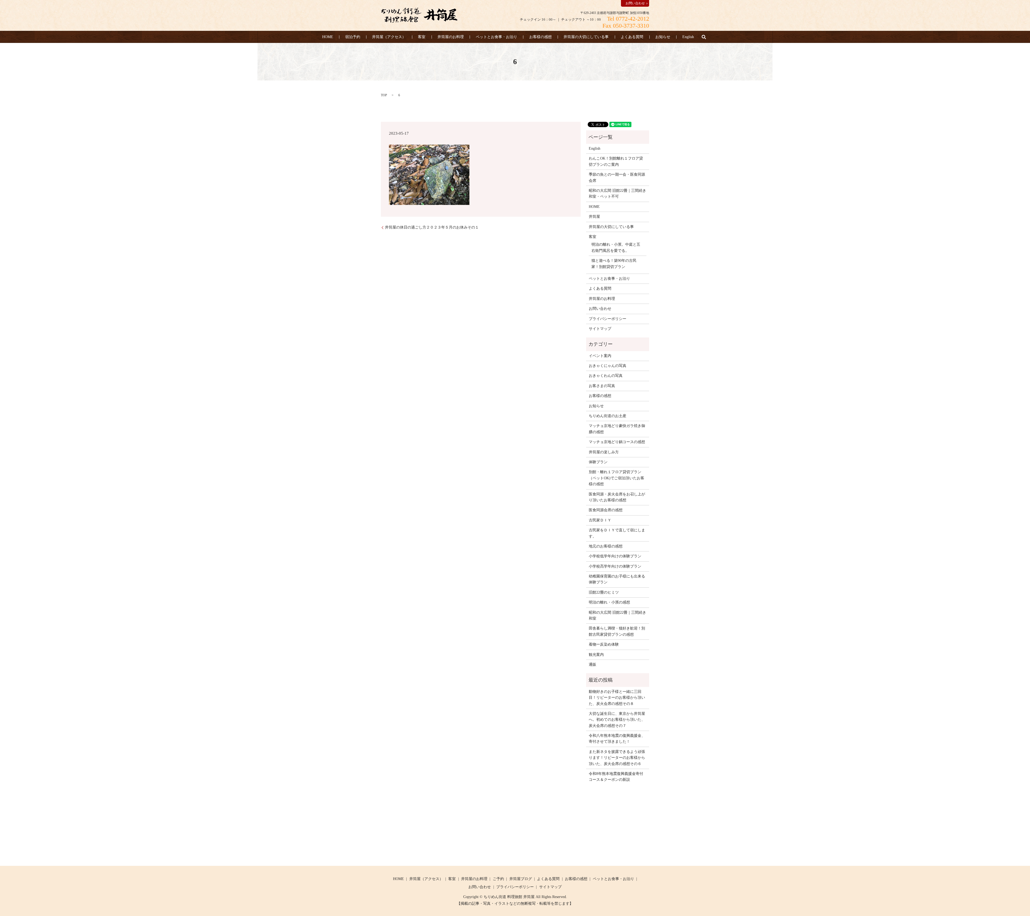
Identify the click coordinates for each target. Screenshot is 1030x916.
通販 (592, 665)
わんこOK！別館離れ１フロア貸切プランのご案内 (616, 161)
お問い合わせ (635, 3)
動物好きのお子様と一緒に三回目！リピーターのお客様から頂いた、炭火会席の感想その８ (617, 698)
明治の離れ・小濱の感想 (609, 602)
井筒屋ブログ (520, 879)
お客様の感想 (540, 37)
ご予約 (498, 879)
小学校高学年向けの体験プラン (615, 566)
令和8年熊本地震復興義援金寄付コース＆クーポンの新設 (616, 777)
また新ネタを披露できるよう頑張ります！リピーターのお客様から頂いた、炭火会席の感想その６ (617, 758)
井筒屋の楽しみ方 (604, 452)
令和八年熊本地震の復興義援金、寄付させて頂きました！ (617, 739)
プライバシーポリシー (607, 319)
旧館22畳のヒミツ (604, 592)
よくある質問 (632, 37)
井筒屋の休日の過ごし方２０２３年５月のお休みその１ (432, 227)
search (704, 37)
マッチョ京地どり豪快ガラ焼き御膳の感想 (617, 429)
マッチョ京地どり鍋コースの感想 (617, 442)
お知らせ (662, 37)
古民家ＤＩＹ (600, 520)
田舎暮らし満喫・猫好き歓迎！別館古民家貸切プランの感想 (617, 631)
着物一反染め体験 (604, 644)
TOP (384, 95)
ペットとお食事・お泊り (496, 37)
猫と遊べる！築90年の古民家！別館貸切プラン (614, 263)
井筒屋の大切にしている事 (586, 37)
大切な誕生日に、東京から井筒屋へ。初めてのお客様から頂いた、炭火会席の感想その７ (617, 720)
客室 (421, 37)
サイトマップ (600, 329)
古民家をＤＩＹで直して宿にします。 (617, 533)
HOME (327, 37)
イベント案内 (600, 356)
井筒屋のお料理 (450, 37)
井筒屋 (594, 217)
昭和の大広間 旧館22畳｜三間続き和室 (617, 615)
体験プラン (598, 462)
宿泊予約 (352, 37)
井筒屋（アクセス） (389, 37)
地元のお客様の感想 (606, 546)
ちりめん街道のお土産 (607, 416)
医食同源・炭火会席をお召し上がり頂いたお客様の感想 (617, 497)
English (688, 37)
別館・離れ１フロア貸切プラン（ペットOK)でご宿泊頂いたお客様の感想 (616, 478)
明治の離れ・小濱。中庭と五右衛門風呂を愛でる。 (615, 247)
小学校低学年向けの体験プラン (615, 556)
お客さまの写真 (602, 386)
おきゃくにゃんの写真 (607, 366)
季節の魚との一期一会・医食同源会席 (617, 177)
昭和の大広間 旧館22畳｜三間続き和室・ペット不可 (617, 193)
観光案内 (596, 655)
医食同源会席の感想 (606, 510)
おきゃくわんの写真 (606, 376)
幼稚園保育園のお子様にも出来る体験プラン (617, 579)
